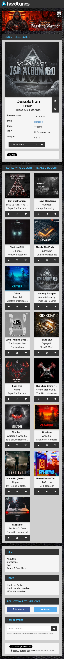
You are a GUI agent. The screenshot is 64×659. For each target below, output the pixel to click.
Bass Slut (47, 339)
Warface (11, 435)
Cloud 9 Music (47, 347)
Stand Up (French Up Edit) (20, 478)
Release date (14, 115)
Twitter (46, 609)
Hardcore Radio (15, 585)
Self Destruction (17, 201)
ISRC (9, 131)
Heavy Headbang (47, 201)
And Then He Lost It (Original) (22, 339)
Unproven (17, 482)
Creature (47, 432)
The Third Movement (46, 393)
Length (11, 136)
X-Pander (47, 250)
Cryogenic (47, 343)
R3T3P (18, 204)
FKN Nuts (17, 524)
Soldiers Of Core (17, 528)
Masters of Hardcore (17, 300)
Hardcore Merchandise (18, 588)
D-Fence (17, 250)
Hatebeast (47, 204)
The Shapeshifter (17, 343)
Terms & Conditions (16, 568)
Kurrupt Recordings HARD (49, 208)
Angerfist (17, 297)
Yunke (17, 389)
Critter (17, 293)
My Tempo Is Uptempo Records (22, 485)
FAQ (9, 564)
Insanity (51, 297)
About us (11, 558)
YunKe (41, 297)
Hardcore (38, 121)
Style (9, 120)
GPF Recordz (47, 485)
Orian (27, 105)
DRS (8, 204)
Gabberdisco (17, 347)
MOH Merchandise (16, 591)
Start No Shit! (17, 247)
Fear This (17, 386)
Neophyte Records (17, 254)
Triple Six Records (28, 109)
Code (10, 125)
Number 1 (17, 432)
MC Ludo (47, 482)
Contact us (12, 561)
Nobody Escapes (47, 293)
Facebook (19, 609)
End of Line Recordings (18, 439)
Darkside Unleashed (47, 254)
